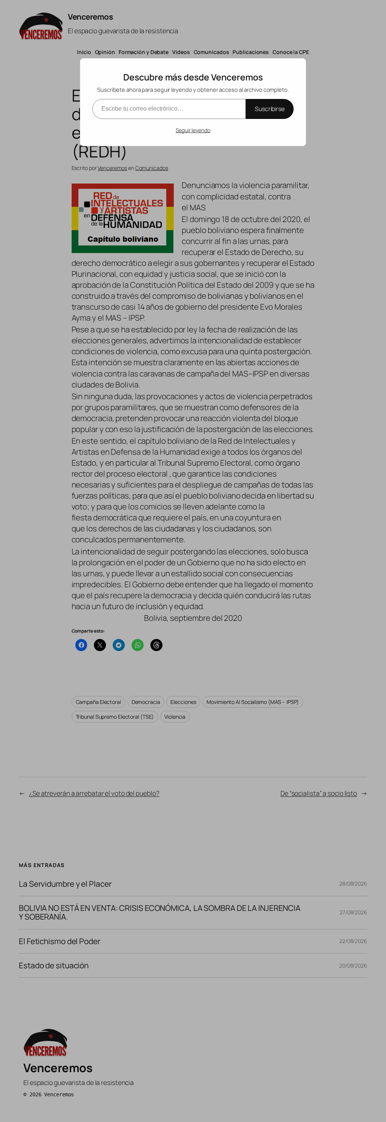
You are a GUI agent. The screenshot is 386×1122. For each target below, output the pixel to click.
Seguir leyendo (193, 130)
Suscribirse (270, 109)
